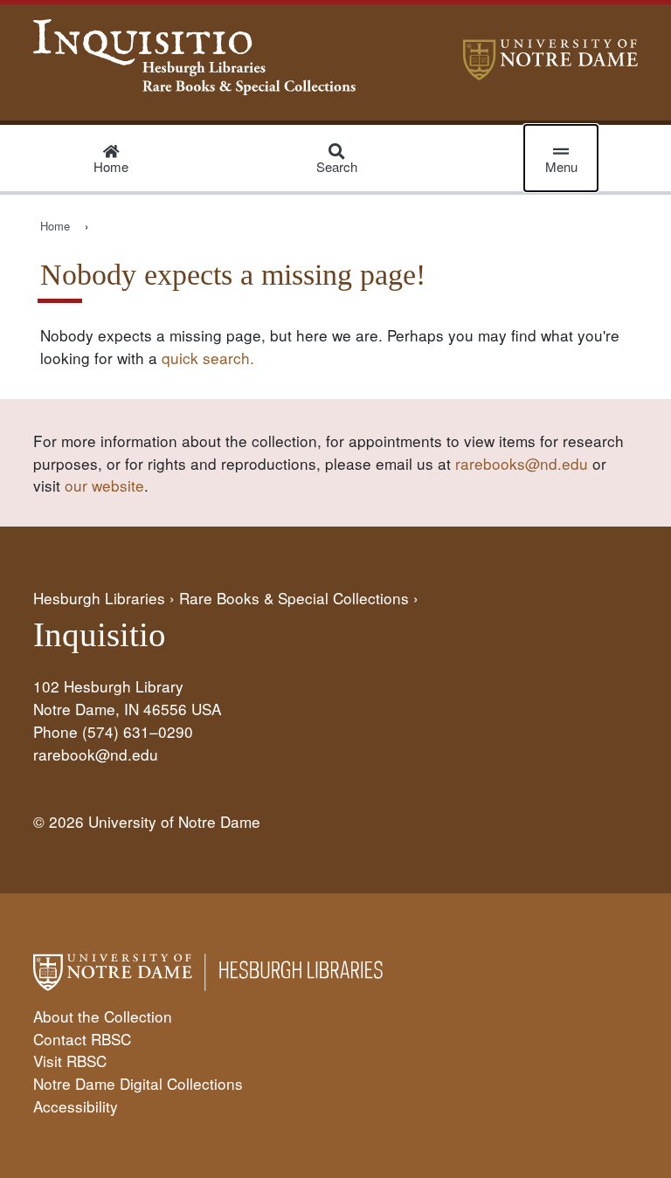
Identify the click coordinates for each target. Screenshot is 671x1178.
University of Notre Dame (174, 821)
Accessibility (75, 1106)
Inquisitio (99, 635)
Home (55, 225)
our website (104, 485)
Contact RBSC (82, 1039)
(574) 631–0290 (137, 731)
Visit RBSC (70, 1060)
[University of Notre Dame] (550, 74)
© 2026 (58, 821)
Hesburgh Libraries (99, 598)
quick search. (208, 358)
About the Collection (102, 1016)
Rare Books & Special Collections (294, 598)
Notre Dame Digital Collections (138, 1083)
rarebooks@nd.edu (521, 463)
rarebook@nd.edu (95, 754)
